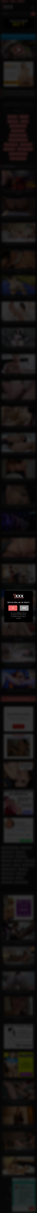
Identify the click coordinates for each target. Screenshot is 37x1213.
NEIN (24, 608)
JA (13, 608)
